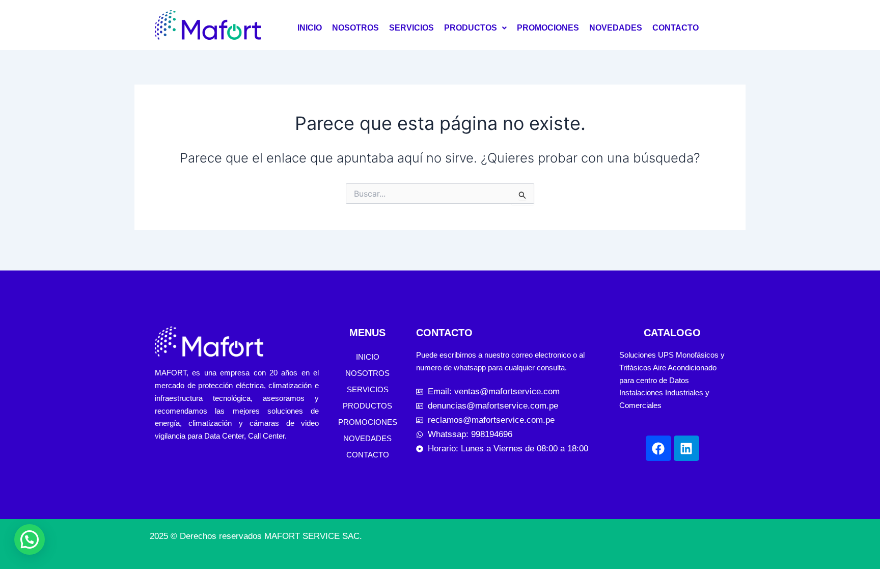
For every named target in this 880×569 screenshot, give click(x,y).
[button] (475, 28)
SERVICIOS (411, 27)
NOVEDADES (615, 27)
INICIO (309, 27)
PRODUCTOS (470, 27)
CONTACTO (675, 27)
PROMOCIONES (548, 27)
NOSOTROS (355, 27)
